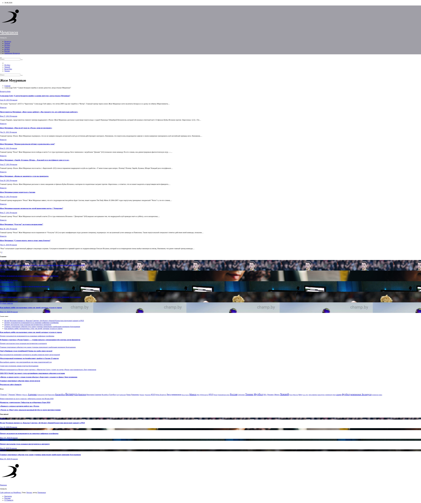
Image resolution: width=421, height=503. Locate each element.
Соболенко (241, 395)
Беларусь (7, 41)
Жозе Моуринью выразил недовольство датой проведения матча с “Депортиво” (31, 208)
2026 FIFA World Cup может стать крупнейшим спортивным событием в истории (32, 373)
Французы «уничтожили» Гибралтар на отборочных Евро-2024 (25, 402)
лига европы (313, 395)
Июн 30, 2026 (5, 301)
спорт (339, 394)
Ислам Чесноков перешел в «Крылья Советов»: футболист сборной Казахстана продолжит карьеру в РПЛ (42, 265)
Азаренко (32, 394)
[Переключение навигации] (1, 57)
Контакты (8, 496)
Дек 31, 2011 (5, 132)
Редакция (13, 100)
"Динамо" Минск (14, 395)
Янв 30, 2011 (5, 229)
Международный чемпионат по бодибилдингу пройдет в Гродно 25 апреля (29, 358)
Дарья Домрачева (132, 395)
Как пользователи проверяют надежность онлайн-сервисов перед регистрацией (30, 355)
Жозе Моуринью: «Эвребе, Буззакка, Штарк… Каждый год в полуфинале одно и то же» (34, 160)
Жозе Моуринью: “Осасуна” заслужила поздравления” (21, 224)
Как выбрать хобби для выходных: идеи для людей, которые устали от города (31, 308)
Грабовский (122, 395)
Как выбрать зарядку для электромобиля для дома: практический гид (26, 362)
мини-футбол (321, 395)
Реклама (7, 498)
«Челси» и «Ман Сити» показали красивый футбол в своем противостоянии (30, 410)
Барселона (51, 395)
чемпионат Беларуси (12, 53)
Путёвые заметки (6, 282)
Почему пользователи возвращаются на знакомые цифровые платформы (29, 276)
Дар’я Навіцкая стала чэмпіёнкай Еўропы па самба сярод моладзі (26, 351)
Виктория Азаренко (94, 395)
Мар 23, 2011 (5, 197)
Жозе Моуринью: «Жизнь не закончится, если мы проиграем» (24, 176)
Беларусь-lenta (5, 91)
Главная (7, 86)
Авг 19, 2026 (5, 269)
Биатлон (82, 394)
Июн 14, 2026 (5, 312)
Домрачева (148, 395)
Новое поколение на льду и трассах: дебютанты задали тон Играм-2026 (27, 399)
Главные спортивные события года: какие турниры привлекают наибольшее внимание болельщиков (40, 297)
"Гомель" (3, 395)
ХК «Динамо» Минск (271, 395)
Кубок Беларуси (161, 395)
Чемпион (9, 32)
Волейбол (105, 395)
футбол (7, 49)
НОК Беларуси (204, 395)
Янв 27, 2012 (5, 116)
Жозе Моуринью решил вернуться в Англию (17, 192)
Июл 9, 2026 (5, 291)
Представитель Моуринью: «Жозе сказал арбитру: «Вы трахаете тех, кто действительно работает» (39, 112)
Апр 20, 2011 (5, 180)
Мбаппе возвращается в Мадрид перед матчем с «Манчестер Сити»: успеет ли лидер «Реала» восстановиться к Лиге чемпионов (48, 370)
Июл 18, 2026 (5, 280)
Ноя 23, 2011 (5, 148)
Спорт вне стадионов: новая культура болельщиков (19, 366)
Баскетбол (8, 69)
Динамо (141, 395)
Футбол (7, 45)
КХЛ (153, 394)
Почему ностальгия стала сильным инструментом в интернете (25, 286)
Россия (7, 51)
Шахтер (295, 395)
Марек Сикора (185, 394)
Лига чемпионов (173, 394)
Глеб (117, 395)
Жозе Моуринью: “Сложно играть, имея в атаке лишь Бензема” (25, 240)
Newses (29, 492)
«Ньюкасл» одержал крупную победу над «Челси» (19, 406)
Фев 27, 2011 (5, 213)
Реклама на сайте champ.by (11, 384)
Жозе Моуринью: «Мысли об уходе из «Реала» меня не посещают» (26, 128)
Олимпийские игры (223, 395)
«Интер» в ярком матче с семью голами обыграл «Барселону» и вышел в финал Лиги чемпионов (38, 377)
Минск (192, 394)
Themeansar (41, 492)
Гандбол (112, 394)
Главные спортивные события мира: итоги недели (20, 381)
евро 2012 (305, 394)
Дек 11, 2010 (5, 245)
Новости (3, 107)
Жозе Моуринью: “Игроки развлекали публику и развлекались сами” (27, 144)
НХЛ (211, 394)
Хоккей (7, 43)
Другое (2, 271)
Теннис (7, 47)
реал (334, 395)
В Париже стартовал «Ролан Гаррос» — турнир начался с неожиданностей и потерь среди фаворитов (40, 340)
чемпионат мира (377, 395)
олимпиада (328, 395)
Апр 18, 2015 (5, 100)
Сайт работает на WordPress (10, 492)
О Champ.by (8, 500)
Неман (215, 395)
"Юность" (24, 395)
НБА (198, 395)
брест (300, 395)
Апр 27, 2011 (5, 164)
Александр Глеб (42, 395)
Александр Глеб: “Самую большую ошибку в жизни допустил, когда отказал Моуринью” (35, 96)
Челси (291, 395)
